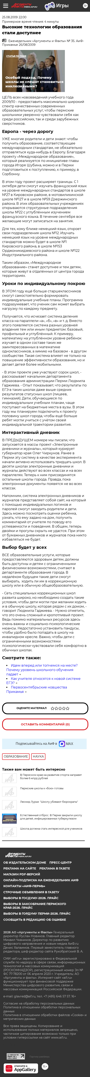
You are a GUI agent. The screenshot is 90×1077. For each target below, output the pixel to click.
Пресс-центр (60, 862)
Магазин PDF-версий (21, 874)
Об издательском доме (24, 862)
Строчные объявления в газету (31, 892)
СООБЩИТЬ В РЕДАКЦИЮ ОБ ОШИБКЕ (34, 920)
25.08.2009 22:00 (14, 17)
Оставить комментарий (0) (45, 724)
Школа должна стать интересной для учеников (51, 828)
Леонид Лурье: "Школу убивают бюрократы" (49, 801)
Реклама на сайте (19, 868)
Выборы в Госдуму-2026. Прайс (30, 898)
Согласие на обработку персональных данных (38, 1003)
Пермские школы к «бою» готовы (41, 788)
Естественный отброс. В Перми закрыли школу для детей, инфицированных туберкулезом (51, 817)
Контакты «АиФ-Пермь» (24, 886)
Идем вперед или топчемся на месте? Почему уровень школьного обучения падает (42, 669)
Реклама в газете (54, 868)
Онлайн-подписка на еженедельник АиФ (40, 880)
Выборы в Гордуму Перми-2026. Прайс (37, 913)
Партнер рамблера (39, 1056)
